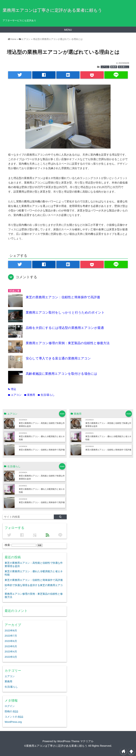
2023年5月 (11, 646)
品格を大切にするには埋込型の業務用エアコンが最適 (65, 328)
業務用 (113, 67)
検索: (8, 544)
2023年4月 (11, 651)
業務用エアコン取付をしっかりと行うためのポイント (65, 312)
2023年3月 (11, 656)
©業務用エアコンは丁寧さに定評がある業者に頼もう (55, 745)
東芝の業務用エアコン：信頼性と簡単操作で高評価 (63, 297)
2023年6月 (11, 641)
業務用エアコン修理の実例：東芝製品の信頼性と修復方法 (68, 343)
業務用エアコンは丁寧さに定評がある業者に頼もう (52, 10)
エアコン (105, 67)
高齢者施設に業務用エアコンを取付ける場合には (61, 373)
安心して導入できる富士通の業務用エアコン (58, 358)
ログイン (10, 706)
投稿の (11, 711)
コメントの (14, 716)
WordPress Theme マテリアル (75, 741)
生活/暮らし (123, 67)
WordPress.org (13, 721)
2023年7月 (11, 635)
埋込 (12, 389)
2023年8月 (11, 630)
